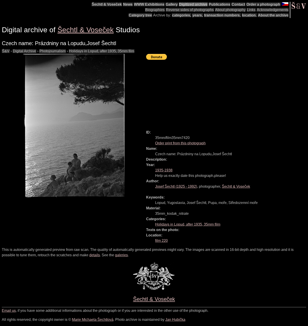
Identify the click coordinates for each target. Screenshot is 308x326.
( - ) (176, 186)
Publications (219, 4)
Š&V (5, 51)
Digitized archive (193, 4)
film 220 (161, 241)
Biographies (155, 10)
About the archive (273, 15)
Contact (238, 4)
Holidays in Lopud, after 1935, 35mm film (101, 51)
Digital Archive (24, 51)
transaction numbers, (222, 15)
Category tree (140, 15)
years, (197, 15)
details (94, 255)
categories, (181, 15)
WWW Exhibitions (149, 4)
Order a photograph (263, 4)
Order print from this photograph (180, 143)
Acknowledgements (272, 10)
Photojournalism (52, 51)
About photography (230, 10)
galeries (121, 255)
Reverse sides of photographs (190, 10)
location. (249, 15)
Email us (9, 310)
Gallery (172, 4)
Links (251, 10)
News (128, 4)
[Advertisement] (227, 93)
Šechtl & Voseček (107, 4)
